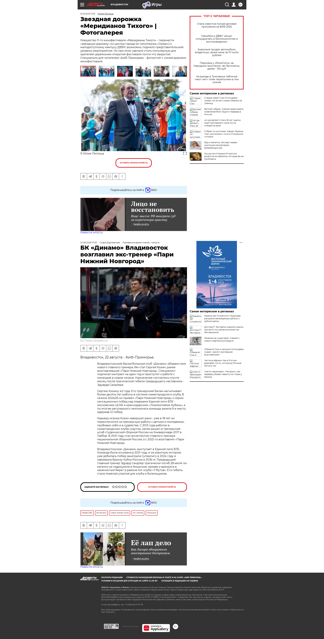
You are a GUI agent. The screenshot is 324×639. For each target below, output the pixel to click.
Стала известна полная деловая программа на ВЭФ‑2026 (216, 25)
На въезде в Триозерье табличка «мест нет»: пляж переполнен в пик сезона (217, 79)
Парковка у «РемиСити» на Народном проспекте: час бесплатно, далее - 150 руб (217, 66)
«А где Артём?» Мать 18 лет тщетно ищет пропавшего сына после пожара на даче (222, 123)
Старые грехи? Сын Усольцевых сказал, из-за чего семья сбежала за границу (223, 101)
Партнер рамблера (130, 626)
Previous (87, 109)
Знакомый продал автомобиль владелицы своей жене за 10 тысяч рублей (217, 52)
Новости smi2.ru (91, 232)
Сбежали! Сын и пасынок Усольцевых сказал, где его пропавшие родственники (224, 352)
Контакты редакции (112, 577)
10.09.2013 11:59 (87, 13)
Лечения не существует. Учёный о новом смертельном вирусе (221, 339)
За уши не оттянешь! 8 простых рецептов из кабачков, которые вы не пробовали (224, 156)
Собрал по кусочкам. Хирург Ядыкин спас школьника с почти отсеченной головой (223, 134)
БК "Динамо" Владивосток (94, 340)
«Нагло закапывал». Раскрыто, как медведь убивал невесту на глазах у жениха (223, 374)
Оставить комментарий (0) (134, 163)
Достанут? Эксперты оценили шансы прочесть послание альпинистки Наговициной (223, 330)
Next (180, 109)
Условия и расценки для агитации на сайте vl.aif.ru (129, 581)
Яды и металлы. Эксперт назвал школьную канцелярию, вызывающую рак (220, 145)
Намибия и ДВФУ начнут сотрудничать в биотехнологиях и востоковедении (217, 39)
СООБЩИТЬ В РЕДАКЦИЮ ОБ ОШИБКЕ (179, 581)
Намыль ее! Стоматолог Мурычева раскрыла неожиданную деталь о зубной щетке (222, 318)
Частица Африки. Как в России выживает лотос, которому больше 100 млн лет (222, 363)
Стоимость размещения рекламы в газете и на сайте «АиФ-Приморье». (164, 577)
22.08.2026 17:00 (88, 242)
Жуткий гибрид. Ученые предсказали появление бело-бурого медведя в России (224, 112)
